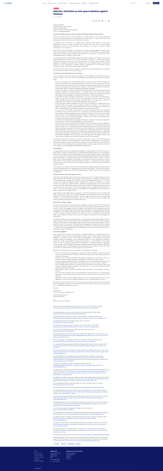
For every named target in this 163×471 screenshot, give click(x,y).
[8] (54, 340)
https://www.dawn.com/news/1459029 (63, 361)
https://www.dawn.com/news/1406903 (63, 331)
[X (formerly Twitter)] (105, 21)
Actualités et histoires (93, 3)
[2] (54, 312)
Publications (84, 3)
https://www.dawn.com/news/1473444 (63, 385)
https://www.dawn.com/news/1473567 (63, 322)
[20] (84, 188)
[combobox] (137, 3)
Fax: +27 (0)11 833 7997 (55, 461)
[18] (54, 396)
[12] (54, 363)
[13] (54, 369)
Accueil (44, 3)
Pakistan (63, 443)
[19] (54, 402)
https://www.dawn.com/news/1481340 (63, 410)
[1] (53, 306)
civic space (56, 443)
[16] (62, 164)
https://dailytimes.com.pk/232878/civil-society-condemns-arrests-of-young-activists (76, 327)
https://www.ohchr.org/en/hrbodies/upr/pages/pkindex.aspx (84, 440)
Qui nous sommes (51, 3)
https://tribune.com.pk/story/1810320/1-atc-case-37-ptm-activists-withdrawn (74, 341)
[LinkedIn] (109, 21)
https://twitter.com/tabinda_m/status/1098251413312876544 (93, 434)
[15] (54, 383)
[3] (54, 316)
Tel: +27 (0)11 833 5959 (55, 459)
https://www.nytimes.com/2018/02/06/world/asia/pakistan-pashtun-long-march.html (76, 308)
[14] (54, 377)
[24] (54, 428)
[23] (59, 216)
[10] (54, 350)
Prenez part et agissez (74, 3)
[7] (54, 334)
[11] (54, 356)
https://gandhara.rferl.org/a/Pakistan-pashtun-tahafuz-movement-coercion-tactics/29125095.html (79, 318)
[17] (54, 390)
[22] (54, 417)
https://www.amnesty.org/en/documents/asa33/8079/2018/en (69, 314)
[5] (54, 325)
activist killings (71, 443)
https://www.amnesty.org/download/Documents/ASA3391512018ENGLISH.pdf (83, 414)
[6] (54, 329)
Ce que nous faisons (62, 3)
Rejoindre (156, 3)
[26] (54, 437)
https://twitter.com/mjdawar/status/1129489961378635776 (88, 387)
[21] (54, 412)
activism (78, 443)
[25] (72, 229)
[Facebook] (102, 21)
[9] (92, 121)
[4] (54, 321)
